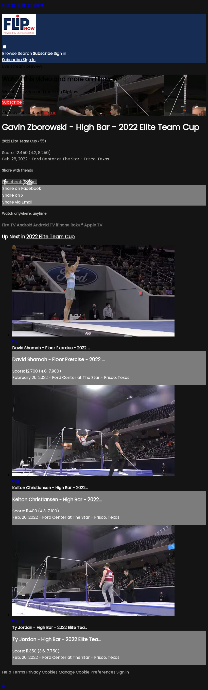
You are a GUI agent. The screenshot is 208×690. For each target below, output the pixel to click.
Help (7, 672)
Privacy (34, 672)
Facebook (12, 182)
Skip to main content (23, 5)
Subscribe (12, 102)
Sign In (29, 60)
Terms (19, 672)
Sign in (60, 53)
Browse (10, 53)
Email (32, 182)
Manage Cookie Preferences (87, 672)
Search (25, 53)
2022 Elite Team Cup (20, 141)
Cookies (50, 672)
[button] (4, 46)
